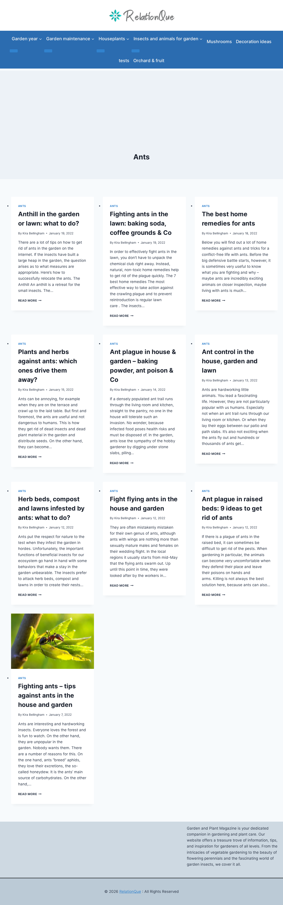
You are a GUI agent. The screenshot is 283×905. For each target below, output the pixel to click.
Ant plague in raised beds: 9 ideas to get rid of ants (232, 508)
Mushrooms (219, 41)
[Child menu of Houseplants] (101, 50)
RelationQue (130, 891)
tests (124, 60)
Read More (30, 300)
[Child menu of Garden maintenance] (48, 50)
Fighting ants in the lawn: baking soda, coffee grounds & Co (141, 223)
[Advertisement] (141, 102)
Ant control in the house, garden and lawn (230, 361)
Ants (22, 206)
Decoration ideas (254, 41)
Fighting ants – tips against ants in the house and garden (47, 695)
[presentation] (52, 641)
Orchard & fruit (148, 60)
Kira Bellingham (33, 233)
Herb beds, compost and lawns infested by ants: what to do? (51, 508)
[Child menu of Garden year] (14, 50)
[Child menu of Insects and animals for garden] (136, 50)
